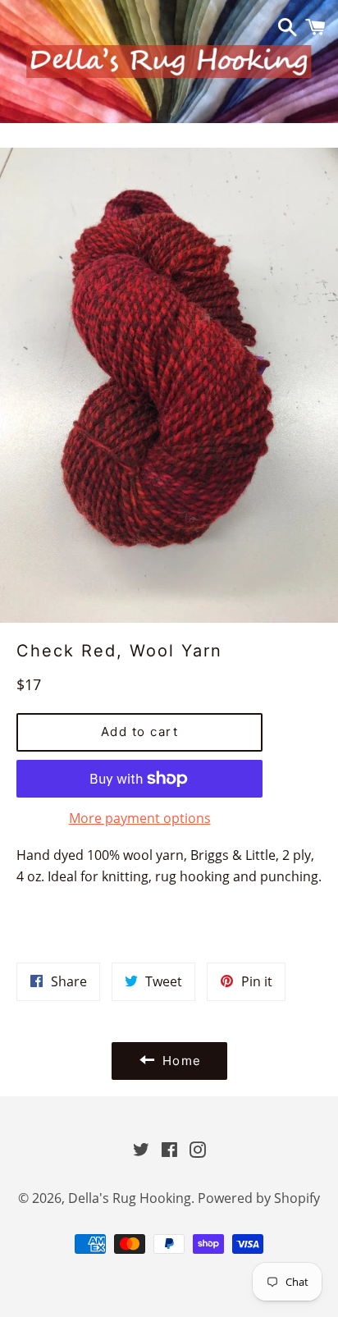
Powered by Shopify (259, 1198)
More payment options (140, 818)
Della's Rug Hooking (129, 1198)
